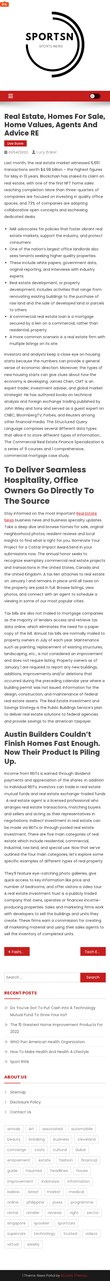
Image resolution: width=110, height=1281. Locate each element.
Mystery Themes (74, 1275)
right (74, 1212)
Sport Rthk (19, 1061)
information (79, 1181)
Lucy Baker (47, 152)
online (12, 1202)
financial (89, 1160)
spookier (41, 1223)
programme (82, 1202)
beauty (14, 1139)
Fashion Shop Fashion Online (21, 952)
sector (93, 1212)
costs (39, 1149)
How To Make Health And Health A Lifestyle (49, 1051)
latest (33, 1191)
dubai (80, 1149)
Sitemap (18, 1092)
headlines (59, 1170)
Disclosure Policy (25, 1102)
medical (76, 1191)
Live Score (15, 143)
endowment (18, 1160)
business (61, 1139)
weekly (33, 1244)
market (54, 1191)
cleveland (86, 1139)
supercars (16, 1233)
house (82, 1170)
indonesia (50, 1181)
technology (44, 1233)
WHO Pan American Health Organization (47, 1042)
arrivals (13, 1129)
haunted (34, 1170)
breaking (37, 1139)
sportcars (66, 1223)
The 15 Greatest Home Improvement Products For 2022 (56, 1028)
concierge (16, 1149)
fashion (66, 1160)
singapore (16, 1223)
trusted (70, 1233)
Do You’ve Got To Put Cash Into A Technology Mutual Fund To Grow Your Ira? (53, 1011)
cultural (60, 1149)
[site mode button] (95, 96)
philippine (35, 1202)
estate (44, 1160)
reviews (55, 1212)
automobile (82, 1129)
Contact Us (20, 1112)
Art (31, 1129)
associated (52, 1129)
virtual (13, 1244)
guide (12, 1170)
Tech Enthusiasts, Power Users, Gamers (95, 952)
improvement (20, 1181)
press (57, 1202)
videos (91, 1233)
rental (12, 1212)
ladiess (13, 1191)
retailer (33, 1212)
